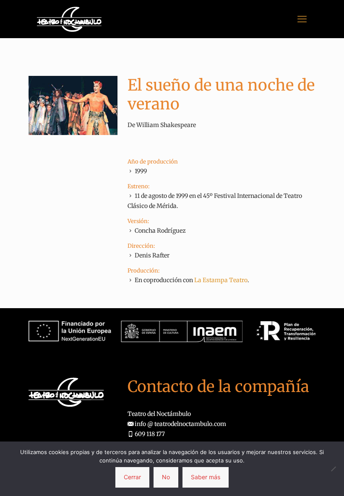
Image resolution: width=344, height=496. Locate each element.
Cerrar (132, 476)
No (166, 476)
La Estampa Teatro (221, 280)
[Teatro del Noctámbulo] (69, 19)
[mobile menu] (302, 19)
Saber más (205, 476)
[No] (333, 469)
